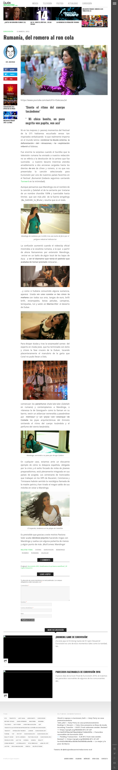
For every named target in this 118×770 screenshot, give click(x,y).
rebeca (28, 746)
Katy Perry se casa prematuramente (83, 723)
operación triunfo (19, 731)
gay (39, 724)
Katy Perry (17, 724)
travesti (7, 731)
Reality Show (8, 737)
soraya (33, 740)
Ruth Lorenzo (21, 737)
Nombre (24, 602)
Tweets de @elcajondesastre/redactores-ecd (73, 749)
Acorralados (21, 743)
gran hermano (22, 721)
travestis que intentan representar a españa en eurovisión (24, 727)
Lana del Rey (44, 743)
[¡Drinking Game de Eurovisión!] (27, 637)
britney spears (9, 721)
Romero (25, 553)
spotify (19, 734)
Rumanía (35, 553)
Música (35, 3)
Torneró (25, 181)
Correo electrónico (27, 608)
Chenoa (25, 740)
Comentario (25, 585)
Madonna (32, 721)
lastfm (6, 746)
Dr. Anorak (10, 62)
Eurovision (48, 550)
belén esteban (37, 746)
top (13, 734)
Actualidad (73, 3)
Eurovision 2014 (29, 734)
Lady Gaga (21, 718)
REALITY (40, 740)
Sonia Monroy (9, 743)
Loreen (30, 731)
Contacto (104, 759)
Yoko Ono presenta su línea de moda (91, 725)
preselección (8, 740)
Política (59, 3)
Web (22, 613)
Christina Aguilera (29, 724)
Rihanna (41, 721)
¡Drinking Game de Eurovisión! (72, 637)
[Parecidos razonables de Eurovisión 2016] (27, 672)
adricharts (31, 718)
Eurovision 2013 (42, 734)
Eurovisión (87, 3)
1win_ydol (61, 723)
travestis (12, 718)
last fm (18, 740)
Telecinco (7, 724)
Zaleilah (45, 553)
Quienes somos (68, 759)
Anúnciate (87, 759)
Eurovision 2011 (40, 731)
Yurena (6, 734)
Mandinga (60, 550)
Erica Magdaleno (17, 746)
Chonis (38, 550)
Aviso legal (95, 759)
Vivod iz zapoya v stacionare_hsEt (71, 718)
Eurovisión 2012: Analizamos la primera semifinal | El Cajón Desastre (44, 567)
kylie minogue (33, 743)
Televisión (47, 3)
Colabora (78, 759)
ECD (5, 718)
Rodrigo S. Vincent (65, 725)
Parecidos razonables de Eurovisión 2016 (78, 671)
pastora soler (33, 737)
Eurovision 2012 (45, 737)
